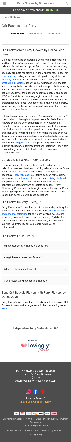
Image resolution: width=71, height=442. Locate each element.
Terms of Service (13, 430)
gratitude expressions (13, 82)
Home (4, 16)
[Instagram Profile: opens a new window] (28, 391)
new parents (8, 76)
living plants (20, 142)
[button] (64, 434)
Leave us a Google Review (35, 402)
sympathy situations (23, 129)
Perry (4, 308)
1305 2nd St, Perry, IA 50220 (35, 374)
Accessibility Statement (52, 430)
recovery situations (12, 79)
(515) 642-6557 (35, 377)
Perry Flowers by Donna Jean (35, 3)
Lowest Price (53, 33)
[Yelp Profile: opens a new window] (42, 391)
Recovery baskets (24, 174)
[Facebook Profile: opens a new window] (35, 391)
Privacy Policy (31, 430)
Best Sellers (17, 33)
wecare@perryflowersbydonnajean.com (35, 380)
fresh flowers (21, 178)
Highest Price (35, 33)
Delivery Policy (35, 434)
